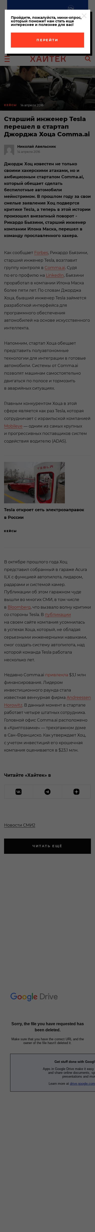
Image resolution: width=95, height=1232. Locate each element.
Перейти (47, 40)
